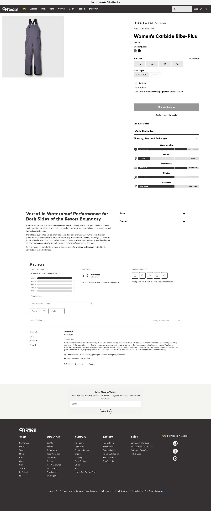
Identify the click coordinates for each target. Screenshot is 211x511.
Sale (20, 476)
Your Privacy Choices (153, 491)
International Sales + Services (142, 447)
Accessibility (136, 491)
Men (43, 9)
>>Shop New (115, 2)
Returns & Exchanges (83, 450)
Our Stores (51, 458)
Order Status (80, 447)
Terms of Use (54, 491)
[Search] (168, 9)
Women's (22, 450)
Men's (21, 454)
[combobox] (182, 9)
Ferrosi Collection (109, 458)
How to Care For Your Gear (85, 472)
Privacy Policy (67, 491)
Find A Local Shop (54, 465)
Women (33, 9)
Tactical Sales (136, 454)
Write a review (160, 23)
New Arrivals (24, 443)
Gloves (21, 461)
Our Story (50, 443)
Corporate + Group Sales (140, 450)
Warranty (78, 458)
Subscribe (105, 411)
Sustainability (52, 472)
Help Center (79, 443)
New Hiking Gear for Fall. (101, 2)
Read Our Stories (53, 454)
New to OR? (51, 469)
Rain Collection (108, 443)
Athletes (50, 447)
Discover (93, 9)
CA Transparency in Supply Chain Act (115, 491)
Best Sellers (23, 447)
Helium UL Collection (111, 454)
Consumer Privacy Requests (87, 491)
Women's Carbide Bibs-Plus (144, 29)
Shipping (78, 454)
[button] (206, 9)
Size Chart (143, 83)
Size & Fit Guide (81, 461)
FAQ (76, 469)
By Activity (23, 472)
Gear (21, 465)
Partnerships (52, 450)
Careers (50, 461)
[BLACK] (135, 50)
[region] (105, 2)
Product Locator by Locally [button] (166, 115)
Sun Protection (108, 447)
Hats (21, 458)
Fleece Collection (109, 450)
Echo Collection (109, 461)
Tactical (22, 469)
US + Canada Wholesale (140, 443)
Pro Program (52, 476)
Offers (77, 465)
